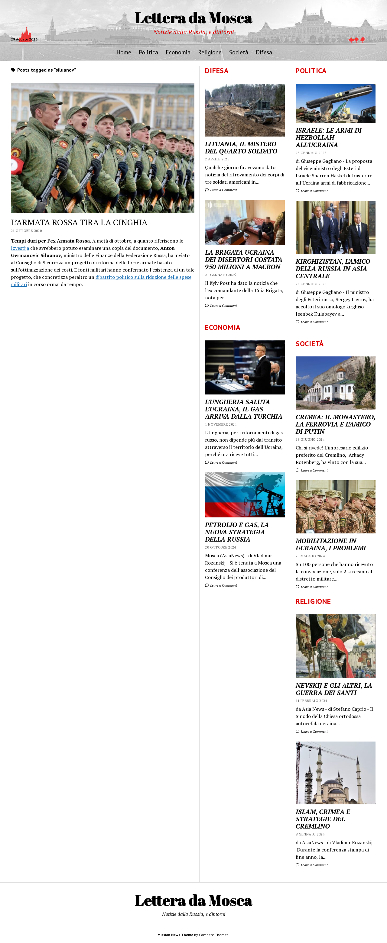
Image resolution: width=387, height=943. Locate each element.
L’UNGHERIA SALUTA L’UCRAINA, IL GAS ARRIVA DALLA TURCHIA (243, 409)
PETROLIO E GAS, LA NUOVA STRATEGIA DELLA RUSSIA (237, 532)
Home (123, 52)
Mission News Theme (175, 934)
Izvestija (20, 248)
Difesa (264, 52)
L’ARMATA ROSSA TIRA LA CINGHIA (79, 222)
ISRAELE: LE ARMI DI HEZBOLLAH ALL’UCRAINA (329, 137)
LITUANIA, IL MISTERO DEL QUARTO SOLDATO (241, 147)
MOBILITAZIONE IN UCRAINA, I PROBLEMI (331, 544)
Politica (148, 52)
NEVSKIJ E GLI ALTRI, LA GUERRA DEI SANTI (334, 689)
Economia (178, 52)
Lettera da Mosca (193, 17)
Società (238, 52)
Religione (210, 52)
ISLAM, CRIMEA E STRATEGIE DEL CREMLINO (323, 819)
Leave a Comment (314, 190)
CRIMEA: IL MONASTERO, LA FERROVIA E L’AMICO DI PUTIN (335, 424)
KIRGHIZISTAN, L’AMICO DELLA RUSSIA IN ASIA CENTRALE (333, 268)
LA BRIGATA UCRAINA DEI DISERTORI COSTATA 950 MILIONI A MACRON (243, 259)
